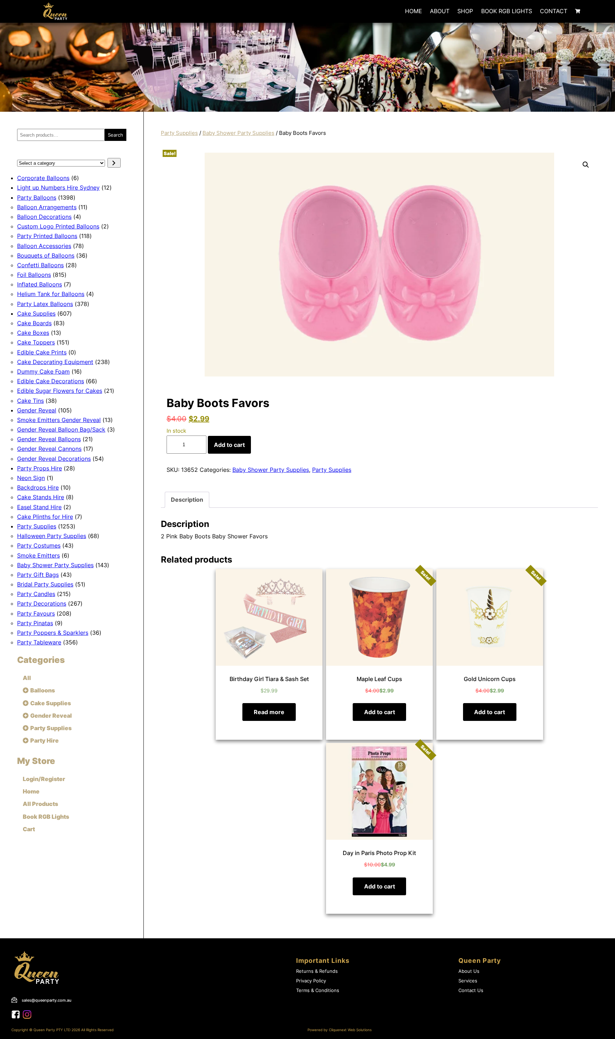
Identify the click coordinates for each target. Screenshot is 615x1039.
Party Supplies (179, 133)
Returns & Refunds (317, 971)
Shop (465, 11)
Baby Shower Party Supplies (238, 133)
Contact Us (470, 990)
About (440, 11)
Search (115, 135)
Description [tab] (187, 499)
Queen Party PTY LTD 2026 (56, 1030)
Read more (269, 712)
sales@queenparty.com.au (47, 1000)
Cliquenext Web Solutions (350, 1030)
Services (467, 980)
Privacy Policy (311, 980)
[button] (585, 164)
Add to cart (229, 444)
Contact (553, 11)
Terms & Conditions (317, 990)
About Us (468, 971)
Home (413, 11)
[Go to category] (114, 163)
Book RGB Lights (506, 11)
